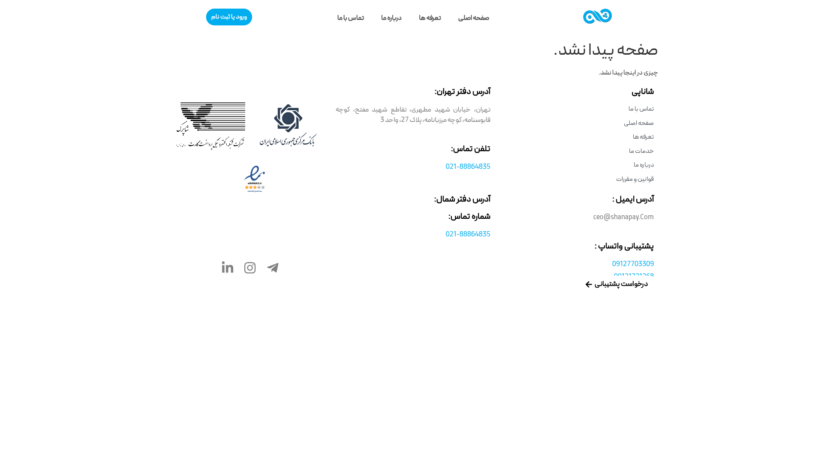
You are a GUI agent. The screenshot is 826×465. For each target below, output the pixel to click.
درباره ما (391, 18)
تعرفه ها (430, 18)
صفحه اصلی (473, 18)
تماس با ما (350, 18)
